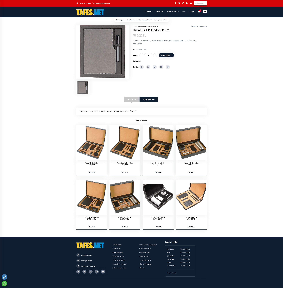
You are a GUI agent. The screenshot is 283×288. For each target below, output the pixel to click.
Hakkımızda (117, 245)
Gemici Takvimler (145, 264)
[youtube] (191, 3)
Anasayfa (120, 20)
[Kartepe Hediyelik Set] (92, 213)
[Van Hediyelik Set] (191, 213)
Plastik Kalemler (145, 248)
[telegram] (179, 3)
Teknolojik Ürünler (119, 260)
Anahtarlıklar (144, 256)
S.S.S (183, 12)
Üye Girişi (200, 3)
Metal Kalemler (145, 252)
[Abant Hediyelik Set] (92, 158)
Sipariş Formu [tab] (149, 99)
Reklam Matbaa (118, 256)
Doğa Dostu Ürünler (120, 268)
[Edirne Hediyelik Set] (125, 213)
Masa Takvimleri (145, 260)
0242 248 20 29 (85, 3)
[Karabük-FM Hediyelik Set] (102, 77)
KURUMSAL (148, 12)
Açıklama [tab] (132, 99)
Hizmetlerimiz (118, 252)
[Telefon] (4, 277)
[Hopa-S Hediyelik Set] (158, 158)
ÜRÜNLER (159, 12)
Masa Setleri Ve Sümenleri (148, 245)
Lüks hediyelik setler (143, 20)
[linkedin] (187, 3)
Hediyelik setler (160, 20)
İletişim (142, 268)
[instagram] (183, 3)
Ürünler (129, 20)
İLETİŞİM (191, 12)
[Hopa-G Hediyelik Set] (191, 158)
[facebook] (175, 3)
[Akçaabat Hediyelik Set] (125, 158)
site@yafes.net (86, 260)
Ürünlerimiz (117, 248)
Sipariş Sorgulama (102, 3)
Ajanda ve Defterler (120, 264)
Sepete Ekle (166, 55)
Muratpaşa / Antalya (88, 266)
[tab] (83, 87)
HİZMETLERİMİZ (172, 12)
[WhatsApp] (4, 283)
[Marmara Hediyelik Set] (158, 213)
